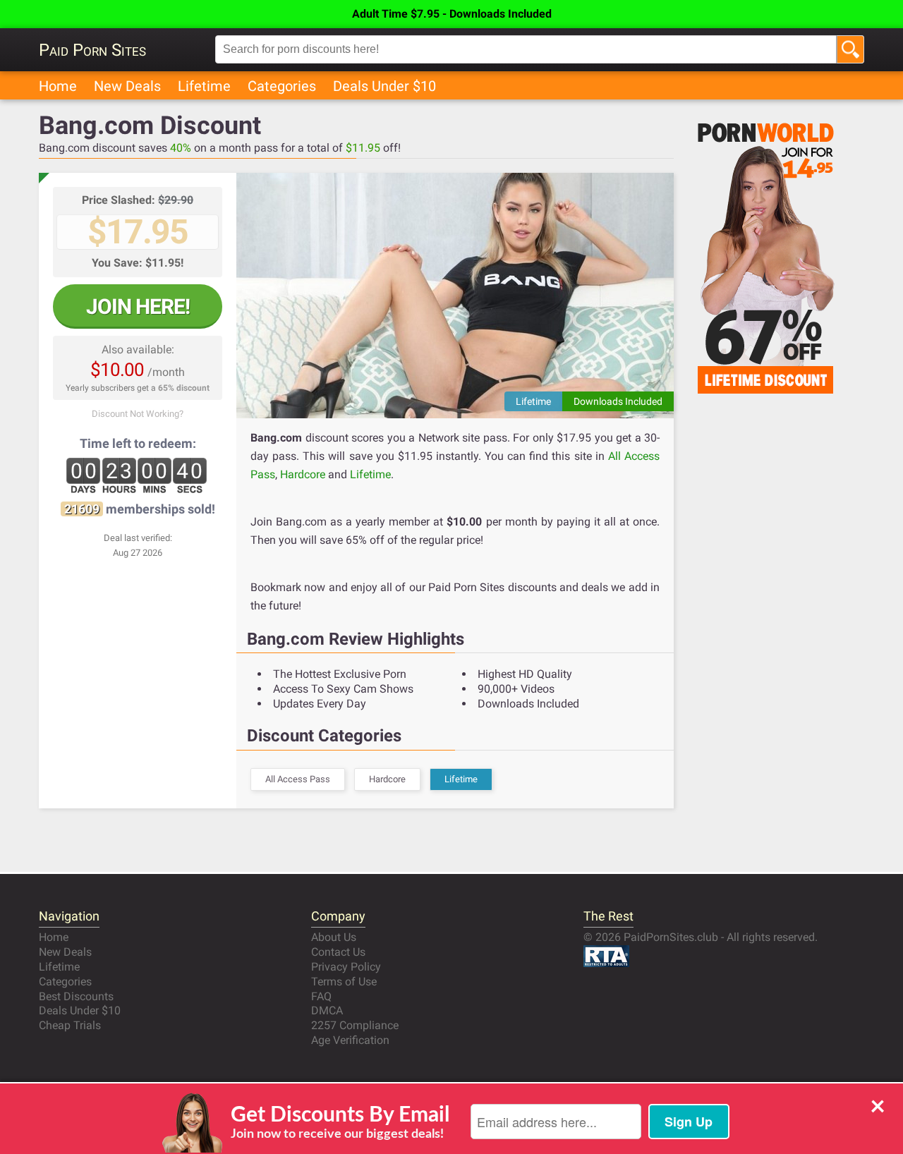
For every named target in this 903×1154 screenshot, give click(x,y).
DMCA (327, 1010)
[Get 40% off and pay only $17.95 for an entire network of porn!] (455, 295)
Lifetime (204, 86)
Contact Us (338, 952)
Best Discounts (76, 996)
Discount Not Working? (137, 413)
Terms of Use (344, 981)
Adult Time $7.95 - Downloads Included (452, 13)
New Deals (127, 86)
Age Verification (350, 1040)
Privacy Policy (346, 966)
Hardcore (302, 474)
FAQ (321, 996)
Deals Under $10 (384, 86)
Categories (282, 86)
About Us (333, 937)
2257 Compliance (355, 1025)
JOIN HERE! (138, 306)
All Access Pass (297, 779)
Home (58, 86)
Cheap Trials (70, 1025)
